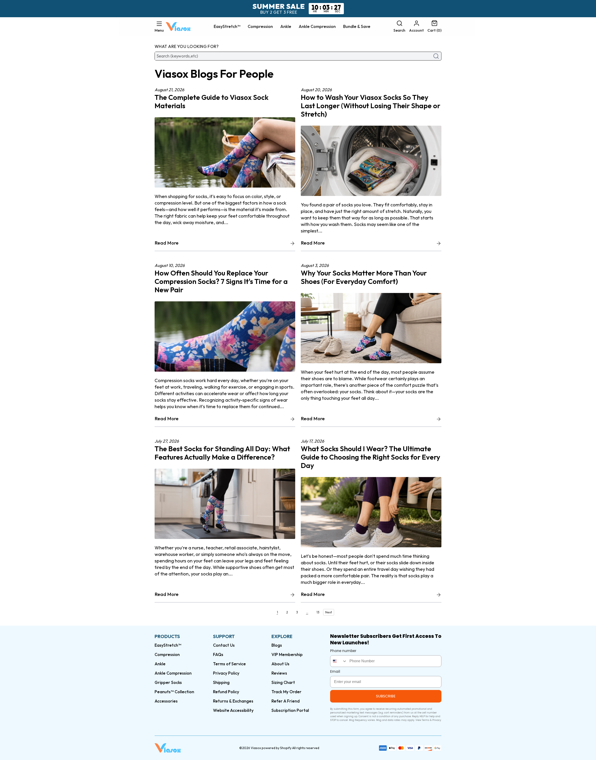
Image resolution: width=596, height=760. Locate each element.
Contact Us (224, 645)
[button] (159, 26)
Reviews (279, 673)
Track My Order (286, 691)
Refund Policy (226, 691)
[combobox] (338, 661)
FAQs (218, 654)
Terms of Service (229, 663)
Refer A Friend (285, 701)
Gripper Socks (168, 682)
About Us (280, 663)
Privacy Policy (226, 673)
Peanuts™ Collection (174, 691)
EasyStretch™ (227, 26)
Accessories (166, 701)
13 (317, 612)
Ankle (285, 26)
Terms (425, 720)
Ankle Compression (317, 26)
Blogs (276, 645)
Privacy (436, 720)
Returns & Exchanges (233, 701)
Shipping (221, 682)
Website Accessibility (233, 710)
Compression (260, 26)
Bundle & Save (356, 26)
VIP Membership (287, 654)
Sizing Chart (283, 682)
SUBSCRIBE (386, 696)
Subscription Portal (290, 710)
